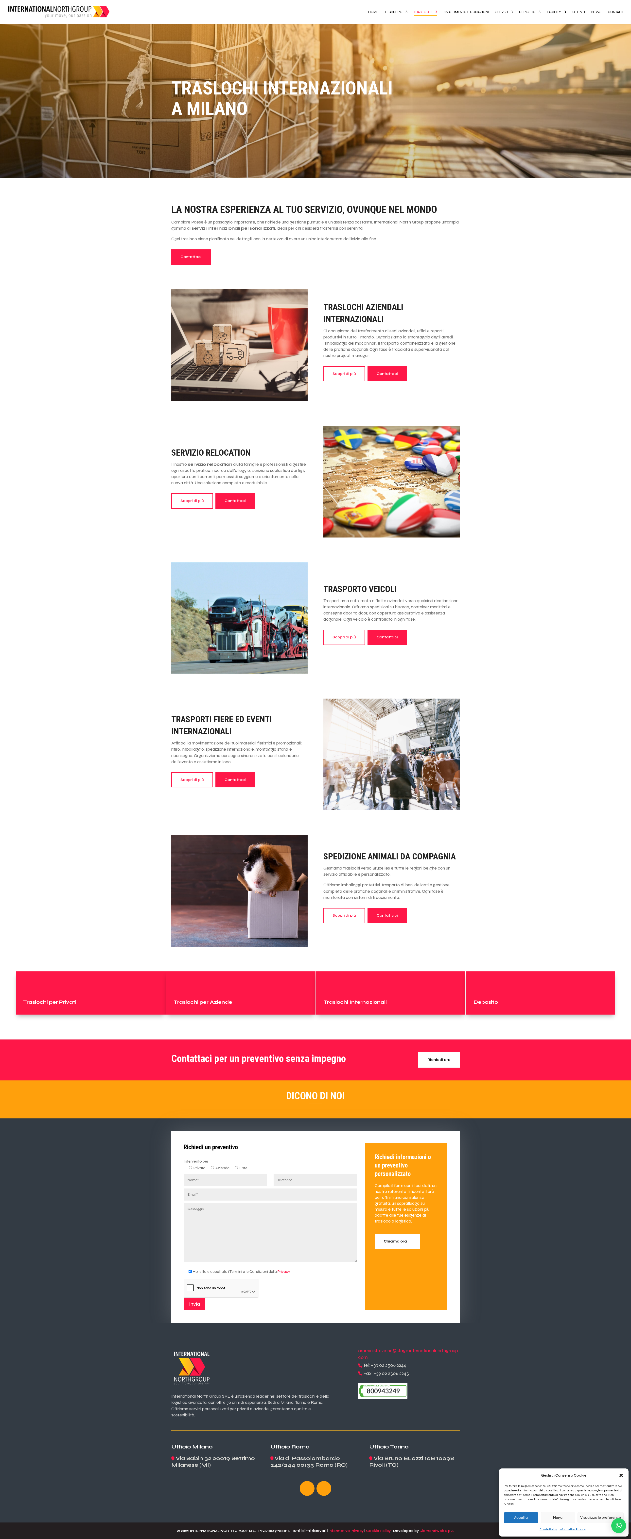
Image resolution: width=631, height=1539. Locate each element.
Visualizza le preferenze (600, 1517)
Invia (194, 1304)
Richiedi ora (439, 1059)
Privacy (284, 1271)
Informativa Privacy (573, 1529)
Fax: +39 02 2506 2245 (386, 1373)
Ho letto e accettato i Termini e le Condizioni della (241, 1271)
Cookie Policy (548, 1529)
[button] (621, 1475)
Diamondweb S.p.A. (437, 1531)
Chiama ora (395, 1241)
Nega (557, 1517)
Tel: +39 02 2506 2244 (384, 1365)
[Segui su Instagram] (323, 1488)
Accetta (521, 1517)
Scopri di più (344, 373)
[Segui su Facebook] (307, 1488)
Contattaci (191, 257)
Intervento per (196, 1161)
